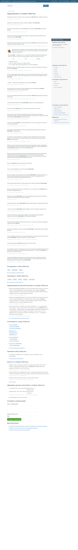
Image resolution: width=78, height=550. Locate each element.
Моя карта (73, 1)
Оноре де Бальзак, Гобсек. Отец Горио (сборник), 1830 (16, 245)
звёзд (13, 332)
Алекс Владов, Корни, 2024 (11, 199)
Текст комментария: (12, 404)
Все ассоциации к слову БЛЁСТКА (15, 272)
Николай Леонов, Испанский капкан (13, 159)
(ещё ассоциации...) (58, 87)
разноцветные (15, 328)
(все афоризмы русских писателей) (18, 397)
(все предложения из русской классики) (19, 318)
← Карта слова (10, 11)
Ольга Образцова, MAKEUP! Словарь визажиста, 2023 (16, 125)
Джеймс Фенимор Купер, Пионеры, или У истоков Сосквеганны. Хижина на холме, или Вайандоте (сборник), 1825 (27, 46)
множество (14, 341)
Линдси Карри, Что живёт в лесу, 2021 (14, 104)
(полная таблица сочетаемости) (17, 348)
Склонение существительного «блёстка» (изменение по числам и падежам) (28, 426)
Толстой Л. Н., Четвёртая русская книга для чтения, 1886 (19, 315)
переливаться (15, 343)
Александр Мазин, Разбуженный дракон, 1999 (15, 132)
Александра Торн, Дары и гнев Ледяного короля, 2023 (16, 261)
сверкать (14, 345)
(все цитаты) (12, 381)
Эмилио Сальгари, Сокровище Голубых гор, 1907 (15, 38)
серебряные (14, 326)
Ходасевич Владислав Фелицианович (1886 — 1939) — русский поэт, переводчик (23, 394)
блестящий (14, 269)
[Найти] (46, 6)
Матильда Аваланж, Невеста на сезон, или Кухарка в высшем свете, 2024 (20, 225)
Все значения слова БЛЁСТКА (16, 358)
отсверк (9, 279)
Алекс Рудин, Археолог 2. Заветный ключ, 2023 (15, 192)
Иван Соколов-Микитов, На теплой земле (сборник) (16, 165)
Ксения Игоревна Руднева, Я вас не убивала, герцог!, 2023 (17, 253)
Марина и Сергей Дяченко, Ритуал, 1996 (14, 205)
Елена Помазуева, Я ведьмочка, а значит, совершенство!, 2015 (18, 185)
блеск (9, 269)
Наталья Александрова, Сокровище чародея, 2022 (16, 218)
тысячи (13, 339)
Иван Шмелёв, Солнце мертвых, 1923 (13, 18)
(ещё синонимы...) (58, 77)
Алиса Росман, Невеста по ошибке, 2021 (14, 170)
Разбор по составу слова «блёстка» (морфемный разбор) (23, 428)
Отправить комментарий (14, 419)
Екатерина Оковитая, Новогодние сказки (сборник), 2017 (17, 31)
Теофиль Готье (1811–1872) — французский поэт (17, 375)
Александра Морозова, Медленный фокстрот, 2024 (16, 232)
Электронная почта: (12, 414)
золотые (13, 324)
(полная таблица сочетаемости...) (61, 114)
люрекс (15, 279)
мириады (13, 337)
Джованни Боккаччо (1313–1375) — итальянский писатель (19, 369)
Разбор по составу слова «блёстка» (61, 122)
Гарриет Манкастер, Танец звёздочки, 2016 (15, 24)
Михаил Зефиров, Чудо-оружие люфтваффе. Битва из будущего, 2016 (19, 70)
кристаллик (31, 279)
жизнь (12, 388)
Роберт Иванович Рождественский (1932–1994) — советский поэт (21, 379)
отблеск (21, 269)
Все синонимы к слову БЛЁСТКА (15, 282)
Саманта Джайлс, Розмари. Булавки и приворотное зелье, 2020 (18, 141)
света (12, 331)
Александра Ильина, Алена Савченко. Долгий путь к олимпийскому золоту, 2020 (21, 98)
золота (13, 334)
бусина (20, 279)
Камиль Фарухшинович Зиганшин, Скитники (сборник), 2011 (17, 118)
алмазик (25, 279)
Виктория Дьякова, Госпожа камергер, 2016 (15, 78)
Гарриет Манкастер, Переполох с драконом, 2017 (16, 84)
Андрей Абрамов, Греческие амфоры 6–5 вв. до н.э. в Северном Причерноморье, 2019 (22, 239)
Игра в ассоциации (64, 1)
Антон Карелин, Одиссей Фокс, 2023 (13, 149)
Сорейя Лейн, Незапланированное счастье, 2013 (15, 210)
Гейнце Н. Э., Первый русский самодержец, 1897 (17, 295)
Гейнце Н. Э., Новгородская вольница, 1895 (16, 303)
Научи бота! (54, 1)
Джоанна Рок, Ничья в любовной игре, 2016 (15, 179)
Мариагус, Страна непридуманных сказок (14, 91)
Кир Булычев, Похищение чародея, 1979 (14, 110)
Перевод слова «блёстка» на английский (19, 430)
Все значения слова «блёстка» (58, 47)
